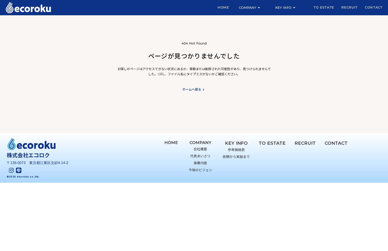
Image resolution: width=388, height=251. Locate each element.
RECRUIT (349, 7)
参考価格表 (236, 150)
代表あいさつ (200, 156)
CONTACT (374, 7)
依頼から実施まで (236, 157)
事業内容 (200, 163)
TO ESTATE (323, 7)
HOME (171, 142)
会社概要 (200, 149)
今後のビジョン (200, 170)
